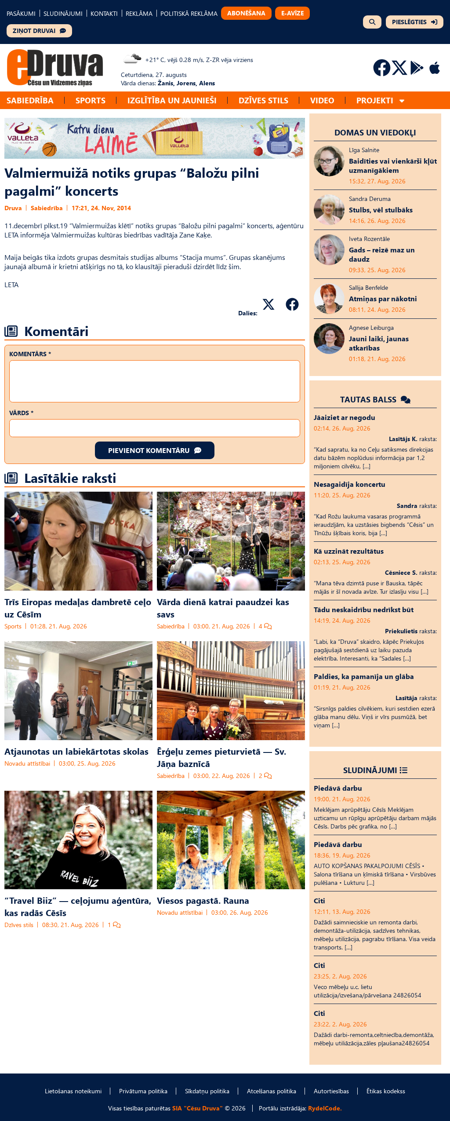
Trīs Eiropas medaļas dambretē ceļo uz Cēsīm (77, 607)
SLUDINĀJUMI (63, 13)
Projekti (374, 100)
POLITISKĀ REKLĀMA (189, 13)
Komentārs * (30, 354)
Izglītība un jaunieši (172, 100)
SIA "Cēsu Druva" (197, 1108)
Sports (90, 100)
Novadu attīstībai (27, 763)
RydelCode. (325, 1108)
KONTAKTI (104, 13)
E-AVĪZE (292, 13)
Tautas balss (369, 399)
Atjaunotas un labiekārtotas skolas (76, 751)
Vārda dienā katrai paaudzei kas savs (223, 607)
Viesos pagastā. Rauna (203, 900)
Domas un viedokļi (375, 132)
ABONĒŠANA (246, 13)
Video (322, 100)
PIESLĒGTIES (409, 22)
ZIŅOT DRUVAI (34, 30)
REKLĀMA (139, 13)
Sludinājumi (370, 769)
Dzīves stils (263, 100)
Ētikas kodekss (386, 1091)
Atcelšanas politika (271, 1091)
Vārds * (21, 413)
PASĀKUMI (21, 13)
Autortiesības (331, 1091)
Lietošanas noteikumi (73, 1091)
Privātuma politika (143, 1091)
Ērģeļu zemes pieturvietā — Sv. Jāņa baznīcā (221, 757)
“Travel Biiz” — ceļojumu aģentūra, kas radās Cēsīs (77, 906)
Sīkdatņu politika (207, 1091)
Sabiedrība (30, 100)
